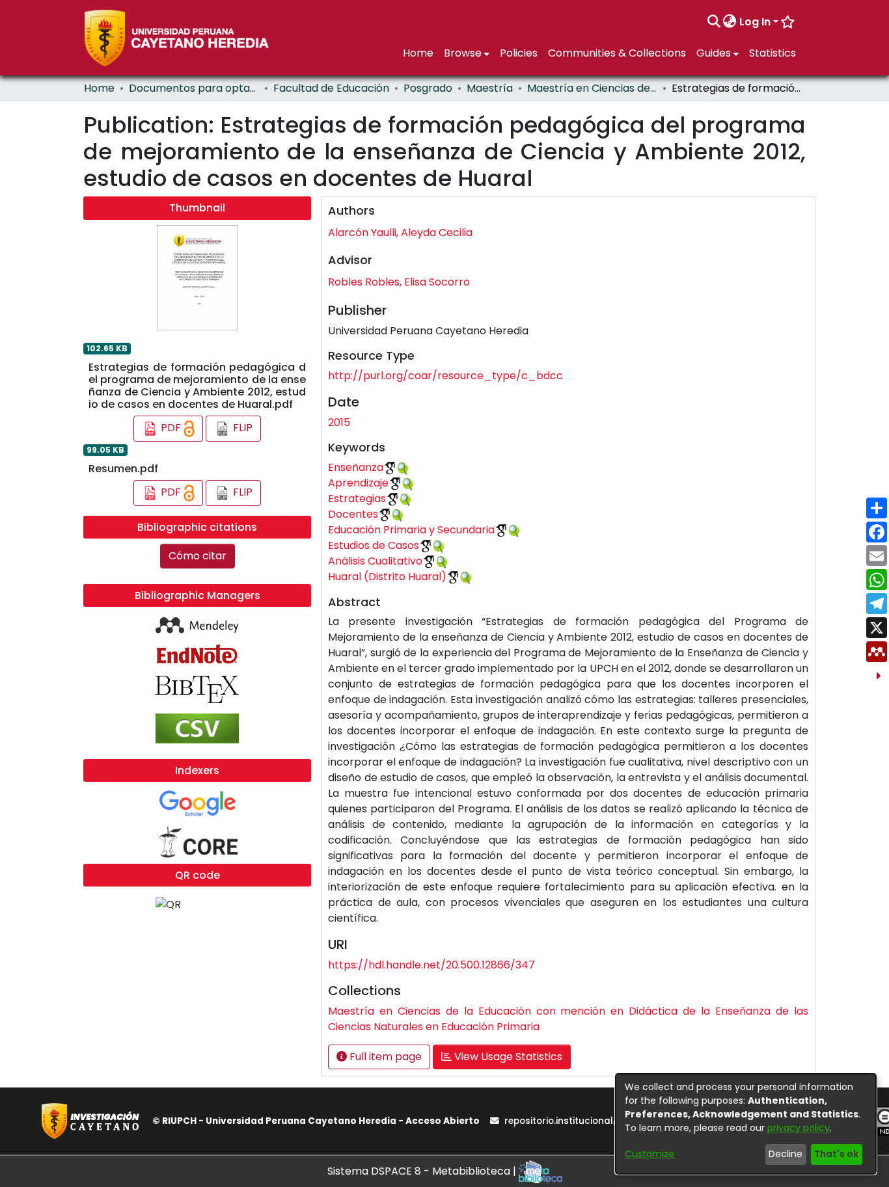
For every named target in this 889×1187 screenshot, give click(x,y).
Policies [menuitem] (519, 53)
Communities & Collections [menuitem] (617, 53)
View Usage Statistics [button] (507, 1056)
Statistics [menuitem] (772, 53)
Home (99, 88)
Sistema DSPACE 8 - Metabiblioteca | (423, 1171)
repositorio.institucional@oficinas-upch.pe (602, 1121)
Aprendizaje (358, 482)
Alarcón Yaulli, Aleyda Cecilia (400, 232)
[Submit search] (713, 22)
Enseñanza (355, 467)
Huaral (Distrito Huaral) (387, 576)
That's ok (836, 1153)
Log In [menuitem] (755, 21)
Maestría (490, 88)
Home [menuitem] (418, 53)
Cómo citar (197, 555)
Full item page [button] (384, 1056)
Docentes (353, 514)
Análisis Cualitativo (375, 560)
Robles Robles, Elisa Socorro (399, 281)
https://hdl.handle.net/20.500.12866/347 (431, 964)
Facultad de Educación (331, 88)
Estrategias (357, 498)
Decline (785, 1153)
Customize (649, 1153)
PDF (171, 428)
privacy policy (798, 1127)
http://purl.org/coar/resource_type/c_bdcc (445, 375)
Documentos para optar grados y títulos (194, 88)
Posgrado (427, 88)
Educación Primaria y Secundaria (411, 529)
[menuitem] (730, 22)
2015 (339, 422)
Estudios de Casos (373, 545)
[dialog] (746, 1124)
